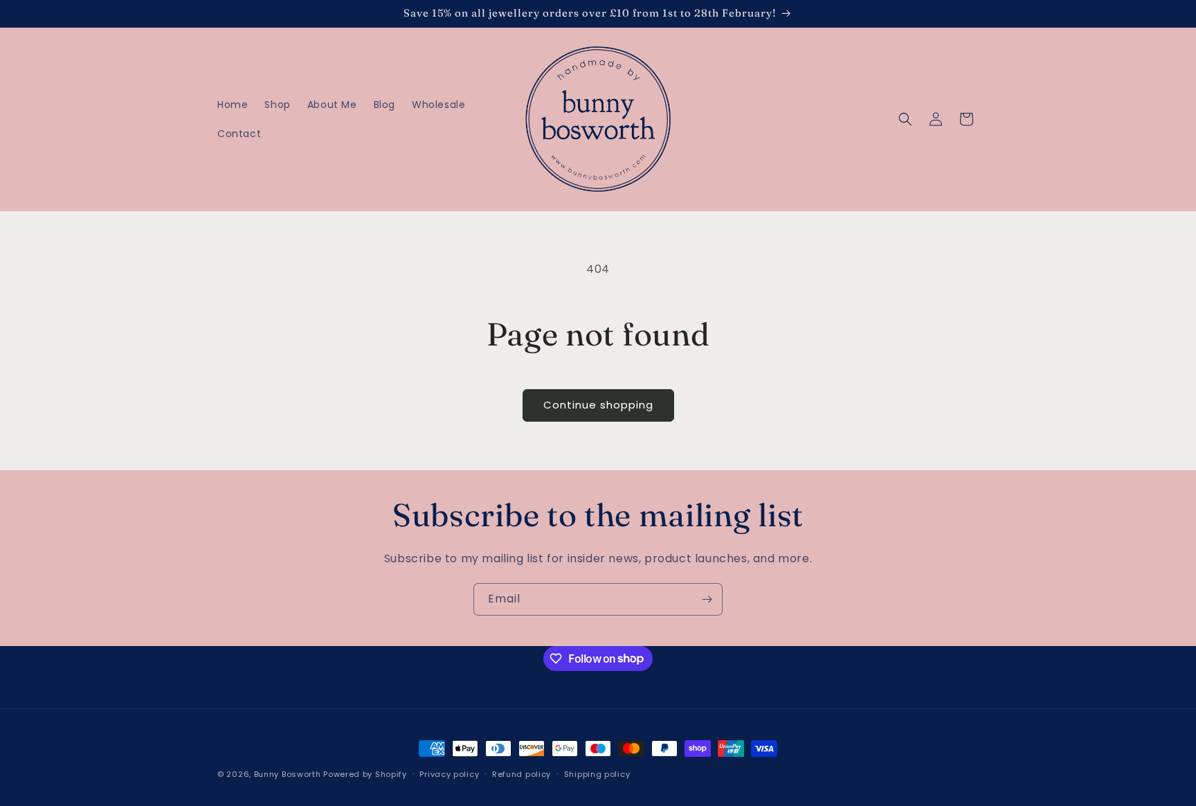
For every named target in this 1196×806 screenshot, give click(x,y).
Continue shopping (598, 404)
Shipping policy (597, 773)
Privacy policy (449, 773)
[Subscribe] (706, 599)
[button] (905, 119)
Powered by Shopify (365, 774)
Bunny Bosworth (287, 774)
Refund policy (521, 773)
